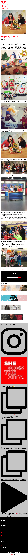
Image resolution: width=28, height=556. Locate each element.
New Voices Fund (3, 539)
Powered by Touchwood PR (14, 552)
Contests (2, 536)
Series (2, 533)
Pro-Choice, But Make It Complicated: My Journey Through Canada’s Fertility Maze (13, 302)
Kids (14, 269)
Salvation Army (24, 269)
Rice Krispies (20, 269)
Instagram (2, 544)
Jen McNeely (11, 269)
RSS (1, 545)
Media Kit (2, 527)
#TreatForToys (20, 41)
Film (1, 532)
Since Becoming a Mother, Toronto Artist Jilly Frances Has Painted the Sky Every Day (14, 292)
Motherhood (16, 269)
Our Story (2, 522)
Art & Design (2, 535)
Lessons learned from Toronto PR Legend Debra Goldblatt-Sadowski (12, 320)
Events (2, 537)
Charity (9, 269)
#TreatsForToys (5, 269)
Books (2, 534)
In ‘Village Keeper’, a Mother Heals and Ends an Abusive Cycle (11, 311)
